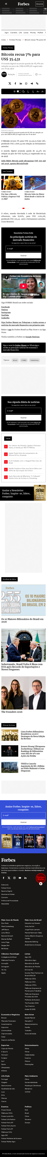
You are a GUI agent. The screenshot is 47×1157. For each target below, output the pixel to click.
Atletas (4, 1071)
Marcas (4, 1098)
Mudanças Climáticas (33, 1086)
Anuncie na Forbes (8, 894)
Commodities (6, 1030)
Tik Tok (3, 970)
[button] (28, 91)
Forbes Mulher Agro (8, 1142)
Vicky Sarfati (29, 926)
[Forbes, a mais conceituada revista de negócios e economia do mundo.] (23, 4)
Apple (3, 973)
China (27, 1116)
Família (27, 1027)
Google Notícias (32, 337)
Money (33, 32)
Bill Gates (4, 949)
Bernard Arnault (7, 936)
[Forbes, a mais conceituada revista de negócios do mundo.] (23, 860)
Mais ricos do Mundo (10, 920)
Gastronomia (6, 1086)
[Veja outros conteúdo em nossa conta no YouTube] (20, 878)
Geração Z (29, 1021)
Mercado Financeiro (8, 1021)
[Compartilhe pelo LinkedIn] (21, 83)
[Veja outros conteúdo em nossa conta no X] (9, 878)
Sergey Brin (5, 945)
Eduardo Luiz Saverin (32, 923)
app (9, 329)
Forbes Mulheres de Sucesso (11, 1138)
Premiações (29, 1064)
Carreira (13, 32)
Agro (7, 32)
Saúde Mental (30, 1018)
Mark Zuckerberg (7, 926)
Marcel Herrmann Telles (33, 933)
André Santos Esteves (33, 945)
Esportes (5, 1045)
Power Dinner (6, 1110)
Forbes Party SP (7, 1129)
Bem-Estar (29, 1014)
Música (27, 1061)
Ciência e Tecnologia (10, 954)
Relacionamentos (31, 1024)
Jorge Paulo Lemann (32, 930)
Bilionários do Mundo (32, 967)
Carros (3, 1101)
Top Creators (30, 1006)
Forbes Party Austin (8, 1126)
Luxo (3, 1092)
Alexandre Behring (31, 942)
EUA (26, 1110)
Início (3, 40)
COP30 (27, 1092)
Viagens (4, 1082)
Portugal (4, 1079)
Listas (26, 32)
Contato (4, 897)
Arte (3, 1095)
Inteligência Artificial (8, 957)
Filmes (27, 1052)
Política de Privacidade (36, 827)
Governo (28, 1119)
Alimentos (28, 1089)
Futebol (4, 1058)
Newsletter (5, 904)
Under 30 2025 (30, 1009)
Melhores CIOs (30, 982)
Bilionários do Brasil (32, 963)
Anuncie (39, 4)
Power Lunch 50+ (7, 1116)
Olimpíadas (5, 1068)
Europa (27, 1123)
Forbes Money (15, 40)
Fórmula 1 (4, 1055)
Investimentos (6, 1024)
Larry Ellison (5, 933)
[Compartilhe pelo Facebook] (15, 83)
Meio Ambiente (31, 1076)
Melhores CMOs (31, 985)
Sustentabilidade (31, 1082)
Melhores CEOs (30, 979)
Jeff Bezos (5, 930)
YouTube (5, 315)
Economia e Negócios (10, 1014)
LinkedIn (5, 318)
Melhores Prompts (8, 960)
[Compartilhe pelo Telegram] (32, 83)
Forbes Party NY (7, 1123)
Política (28, 1107)
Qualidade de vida (8, 1089)
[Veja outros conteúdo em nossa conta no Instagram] (14, 878)
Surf (2, 1061)
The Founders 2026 (32, 1003)
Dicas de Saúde (30, 1034)
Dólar (3, 1037)
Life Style (5, 1076)
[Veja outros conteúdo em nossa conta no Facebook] (3, 878)
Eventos (28, 1058)
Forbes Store (6, 888)
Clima (27, 1079)
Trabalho (28, 1030)
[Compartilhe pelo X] (10, 83)
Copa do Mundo (7, 1049)
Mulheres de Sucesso (32, 1000)
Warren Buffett (6, 939)
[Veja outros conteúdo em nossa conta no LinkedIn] (25, 878)
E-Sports (4, 1052)
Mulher (40, 32)
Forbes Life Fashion (8, 1119)
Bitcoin (4, 1018)
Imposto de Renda (8, 1040)
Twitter (4, 310)
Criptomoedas (6, 1034)
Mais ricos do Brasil (33, 920)
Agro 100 (28, 957)
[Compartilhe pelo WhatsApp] (26, 83)
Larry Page (5, 942)
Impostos (4, 1027)
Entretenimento (31, 1045)
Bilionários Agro (30, 960)
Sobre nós (5, 885)
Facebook (5, 307)
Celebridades (30, 1055)
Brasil (27, 1113)
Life (20, 32)
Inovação (4, 963)
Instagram (6, 312)
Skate (3, 1064)
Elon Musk (5, 923)
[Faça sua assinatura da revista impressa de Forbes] (6, 841)
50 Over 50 (29, 970)
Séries (27, 1049)
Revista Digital (6, 891)
